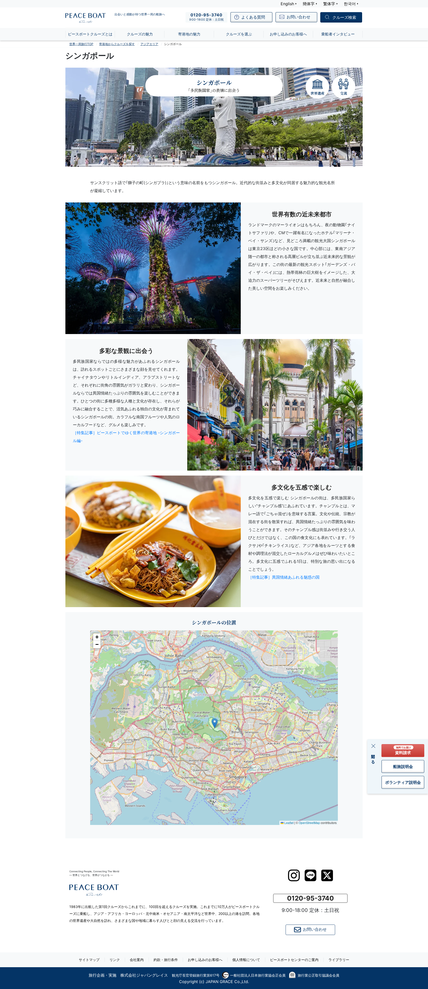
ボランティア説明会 (403, 782)
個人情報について (246, 960)
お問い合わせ (315, 929)
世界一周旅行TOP (81, 44)
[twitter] (327, 875)
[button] (215, 723)
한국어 (350, 3)
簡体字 (309, 3)
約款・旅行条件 (166, 960)
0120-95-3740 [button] (310, 898)
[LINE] (310, 875)
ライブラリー (338, 960)
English (287, 3)
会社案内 (137, 960)
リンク (114, 960)
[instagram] (294, 875)
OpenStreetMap (309, 822)
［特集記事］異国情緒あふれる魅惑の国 (284, 577)
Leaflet (289, 822)
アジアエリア (149, 44)
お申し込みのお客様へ (205, 960)
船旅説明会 (403, 766)
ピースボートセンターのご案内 (294, 960)
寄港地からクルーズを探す (117, 44)
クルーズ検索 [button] (344, 17)
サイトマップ (89, 960)
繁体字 (329, 3)
